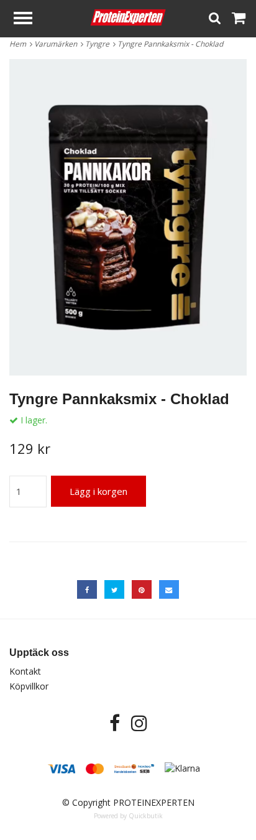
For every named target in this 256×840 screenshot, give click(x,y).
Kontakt (25, 671)
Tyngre (99, 44)
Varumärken (57, 44)
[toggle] (29, 19)
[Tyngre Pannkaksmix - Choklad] (128, 217)
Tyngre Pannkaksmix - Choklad (171, 44)
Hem (19, 44)
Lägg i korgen (98, 491)
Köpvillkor (28, 686)
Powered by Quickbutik (128, 815)
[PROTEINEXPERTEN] (128, 16)
